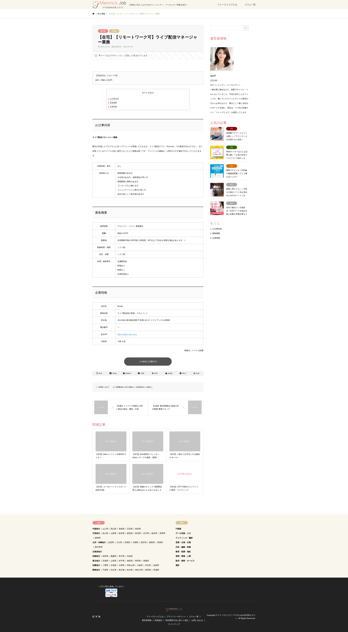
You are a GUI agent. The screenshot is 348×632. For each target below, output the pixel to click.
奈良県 (148, 565)
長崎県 (160, 542)
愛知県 (130, 533)
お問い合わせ (197, 620)
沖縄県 (135, 542)
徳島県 (105, 556)
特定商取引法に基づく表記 (176, 620)
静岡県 (98, 538)
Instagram (93, 616)
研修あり (131, 387)
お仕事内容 (113, 99)
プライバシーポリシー (176, 616)
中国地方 (96, 529)
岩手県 (122, 561)
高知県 (130, 556)
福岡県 (152, 542)
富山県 (105, 533)
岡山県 (113, 529)
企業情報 (112, 107)
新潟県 (138, 533)
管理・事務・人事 (183, 556)
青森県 (146, 561)
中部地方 (96, 533)
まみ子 (106, 387)
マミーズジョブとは (227, 4)
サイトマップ (174, 624)
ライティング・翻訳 (184, 538)
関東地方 (96, 570)
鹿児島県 (98, 547)
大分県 (119, 542)
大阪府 (140, 565)
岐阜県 (122, 533)
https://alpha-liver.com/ (127, 334)
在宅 (126, 387)
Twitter (96, 616)
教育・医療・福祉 (183, 551)
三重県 (105, 565)
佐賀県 (111, 542)
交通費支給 (119, 387)
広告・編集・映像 (183, 547)
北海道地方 (97, 551)
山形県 (113, 561)
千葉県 (105, 570)
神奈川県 (139, 570)
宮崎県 (127, 542)
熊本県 (144, 542)
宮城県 (105, 561)
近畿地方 (96, 565)
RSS (99, 616)
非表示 (150, 93)
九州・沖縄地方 (99, 542)
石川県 (146, 533)
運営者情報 (146, 620)
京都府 (113, 565)
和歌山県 (131, 565)
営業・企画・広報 (183, 542)
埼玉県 (113, 570)
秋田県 (138, 561)
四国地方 (96, 556)
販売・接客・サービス (185, 561)
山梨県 (113, 533)
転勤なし (149, 387)
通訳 (177, 565)
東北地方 (96, 561)
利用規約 (158, 620)
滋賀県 (156, 565)
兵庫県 (122, 565)
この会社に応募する (148, 361)
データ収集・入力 (183, 533)
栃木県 (130, 570)
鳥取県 (138, 529)
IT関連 (114, 31)
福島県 (130, 561)
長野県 (162, 533)
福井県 (154, 533)
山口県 (105, 529)
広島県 (130, 529)
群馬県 (148, 570)
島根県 (122, 529)
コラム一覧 (250, 4)
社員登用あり (141, 387)
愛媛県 (113, 556)
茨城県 (156, 570)
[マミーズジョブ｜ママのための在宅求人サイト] (174, 610)
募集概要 (112, 103)
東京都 (103, 31)
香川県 (122, 556)
